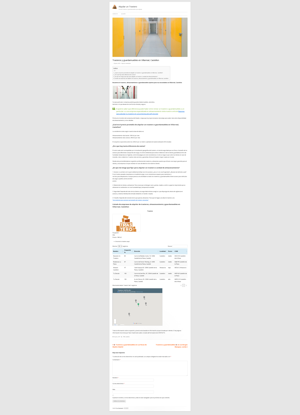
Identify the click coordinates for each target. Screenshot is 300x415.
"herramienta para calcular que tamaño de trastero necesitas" (130, 200)
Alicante (123, 14)
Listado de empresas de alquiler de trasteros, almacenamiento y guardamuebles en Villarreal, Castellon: (141, 78)
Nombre (115, 378)
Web (113, 389)
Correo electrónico (118, 383)
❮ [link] (180, 285)
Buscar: (170, 246)
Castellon (127, 336)
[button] (122, 251)
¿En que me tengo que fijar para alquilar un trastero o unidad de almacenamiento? (136, 76)
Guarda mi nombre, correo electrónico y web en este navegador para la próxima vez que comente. (141, 398)
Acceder (126, 408)
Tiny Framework (119, 408)
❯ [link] (186, 285)
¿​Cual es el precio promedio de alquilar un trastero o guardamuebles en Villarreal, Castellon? (138, 73)
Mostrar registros (120, 246)
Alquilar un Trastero (128, 6)
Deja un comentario (126, 63)
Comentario (116, 360)
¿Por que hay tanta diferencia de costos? (125, 74)
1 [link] (183, 285)
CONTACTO (115, 14)
